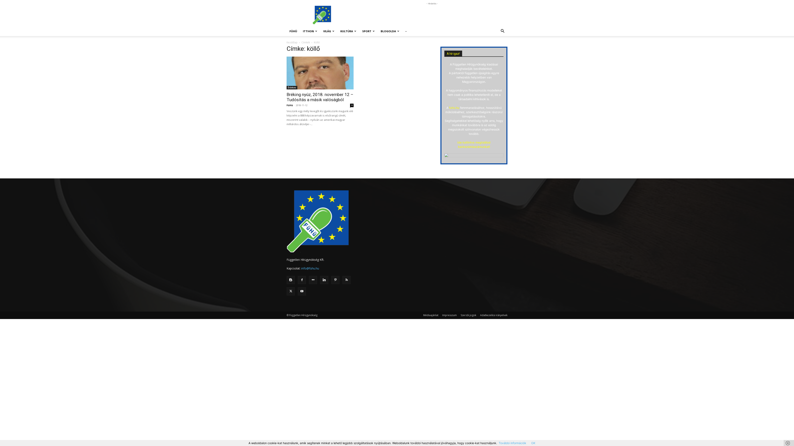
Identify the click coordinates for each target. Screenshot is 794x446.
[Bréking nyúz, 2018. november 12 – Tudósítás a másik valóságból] (320, 73)
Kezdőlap (292, 42)
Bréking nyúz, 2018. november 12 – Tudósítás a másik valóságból (320, 97)
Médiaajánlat (430, 315)
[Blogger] (291, 280)
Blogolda (388, 31)
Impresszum (449, 315)
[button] (502, 31)
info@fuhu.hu (310, 268)
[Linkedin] (324, 280)
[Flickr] (313, 280)
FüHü (293, 31)
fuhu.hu (454, 107)
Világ (327, 31)
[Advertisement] (432, 15)
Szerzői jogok (468, 315)
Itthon (308, 31)
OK (533, 443)
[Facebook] (302, 280)
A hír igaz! (453, 53)
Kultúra (346, 31)
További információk (512, 443)
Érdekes (292, 87)
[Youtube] (302, 291)
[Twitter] (291, 291)
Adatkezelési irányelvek (493, 315)
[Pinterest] (335, 280)
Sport (366, 31)
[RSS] (346, 280)
